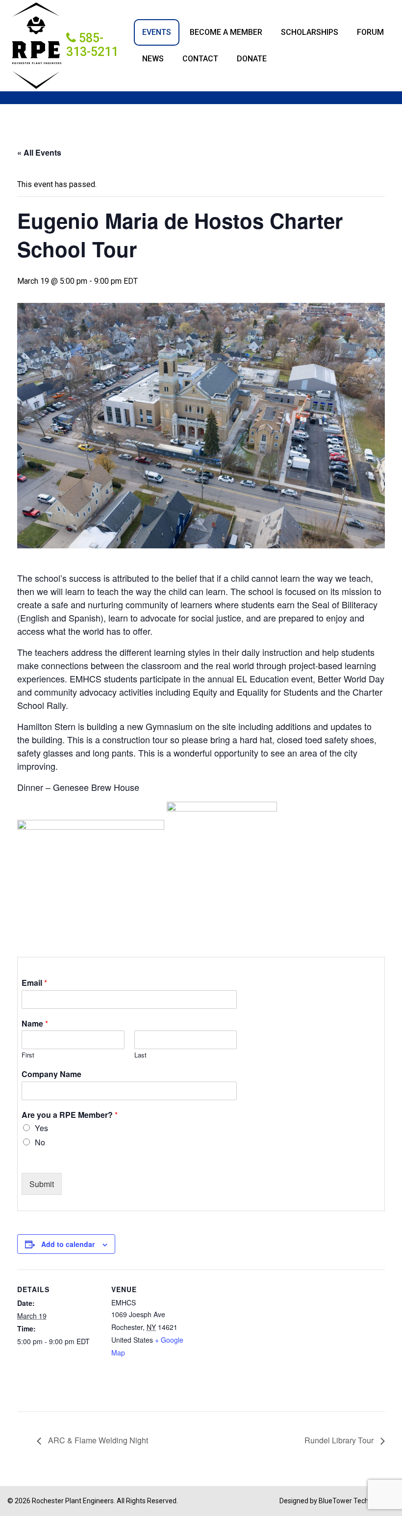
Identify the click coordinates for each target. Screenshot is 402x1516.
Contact (200, 58)
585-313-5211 (92, 45)
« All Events (39, 152)
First (28, 1055)
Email (34, 983)
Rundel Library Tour (340, 1440)
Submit (41, 1184)
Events (156, 32)
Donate (252, 58)
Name (35, 1024)
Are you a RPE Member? (70, 1115)
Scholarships (309, 32)
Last (140, 1055)
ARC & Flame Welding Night (97, 1440)
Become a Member (226, 32)
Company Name (51, 1074)
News (153, 58)
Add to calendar (68, 1244)
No (40, 1142)
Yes (41, 1128)
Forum (370, 32)
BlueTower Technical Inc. (357, 1501)
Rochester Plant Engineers (73, 1501)
